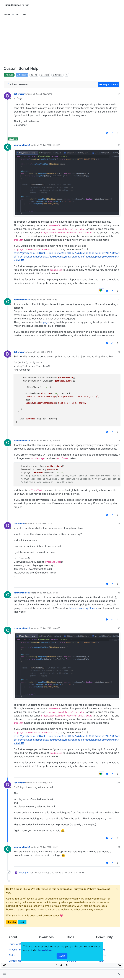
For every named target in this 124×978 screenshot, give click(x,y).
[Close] (116, 889)
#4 (119, 440)
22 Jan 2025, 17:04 (43, 523)
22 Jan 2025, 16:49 (49, 440)
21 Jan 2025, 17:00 (43, 352)
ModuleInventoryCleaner (83, 608)
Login (22, 922)
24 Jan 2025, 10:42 (49, 847)
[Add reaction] (106, 132)
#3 (119, 352)
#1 (119, 94)
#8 (119, 782)
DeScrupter (19, 94)
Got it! (62, 955)
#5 (119, 523)
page (46, 322)
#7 (119, 145)
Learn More (45, 950)
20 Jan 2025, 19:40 (43, 94)
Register (12, 922)
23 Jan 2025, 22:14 (43, 782)
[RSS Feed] (67, 75)
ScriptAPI (23, 75)
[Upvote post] (112, 132)
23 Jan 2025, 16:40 (49, 145)
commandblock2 (22, 145)
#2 (119, 299)
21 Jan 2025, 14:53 (48, 299)
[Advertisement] (62, 41)
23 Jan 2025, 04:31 (49, 592)
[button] (4, 974)
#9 (119, 847)
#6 (119, 592)
